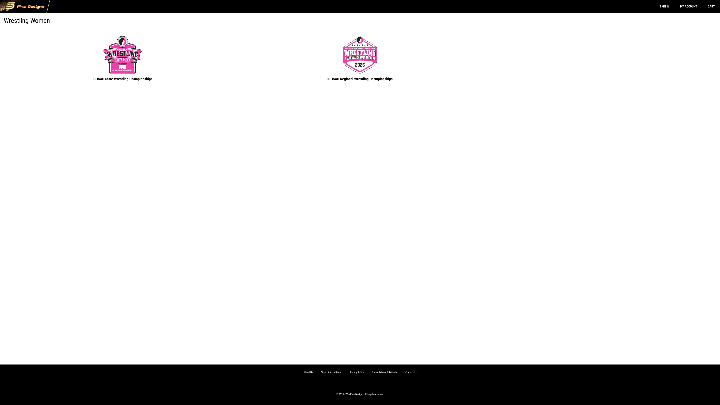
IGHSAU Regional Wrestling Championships (360, 79)
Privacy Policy (357, 372)
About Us (308, 372)
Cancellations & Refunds (384, 372)
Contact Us (411, 372)
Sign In (664, 6)
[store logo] (25, 6)
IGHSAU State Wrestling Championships (122, 79)
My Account (688, 6)
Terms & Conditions (331, 372)
